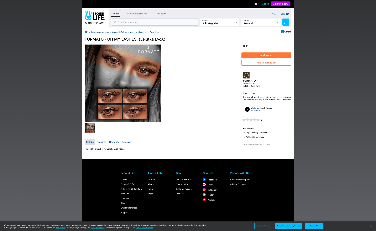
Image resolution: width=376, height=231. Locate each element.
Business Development (240, 179)
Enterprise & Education (131, 189)
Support (124, 212)
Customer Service (184, 189)
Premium (125, 193)
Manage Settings (263, 226)
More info (255, 110)
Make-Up (142, 32)
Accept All (314, 226)
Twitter (210, 195)
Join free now (280, 3)
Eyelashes (154, 32)
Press (150, 193)
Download (125, 198)
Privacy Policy (182, 184)
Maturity (246, 20)
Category (205, 20)
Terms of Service (183, 179)
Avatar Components (100, 32)
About (151, 184)
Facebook (212, 180)
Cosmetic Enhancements (123, 32)
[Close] (371, 226)
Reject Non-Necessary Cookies (289, 226)
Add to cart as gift (266, 62)
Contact (151, 179)
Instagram (212, 190)
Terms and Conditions (144, 228)
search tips (272, 14)
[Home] (86, 32)
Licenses (180, 193)
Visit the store (249, 83)
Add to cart (266, 55)
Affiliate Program (238, 184)
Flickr (209, 185)
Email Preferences (129, 208)
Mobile (124, 179)
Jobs (150, 189)
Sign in (265, 3)
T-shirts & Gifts (127, 184)
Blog (123, 203)
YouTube (211, 200)
